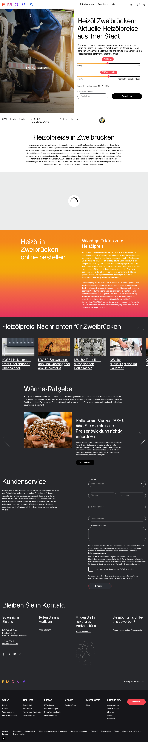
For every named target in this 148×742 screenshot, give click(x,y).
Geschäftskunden (107, 4)
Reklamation (106, 731)
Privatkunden (87, 4)
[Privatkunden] (17, 4)
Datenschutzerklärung (97, 553)
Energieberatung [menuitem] (50, 715)
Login (130, 4)
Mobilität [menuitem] (28, 700)
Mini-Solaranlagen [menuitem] (51, 709)
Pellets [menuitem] (5, 709)
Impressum (17, 731)
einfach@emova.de (10, 644)
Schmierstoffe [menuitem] (29, 715)
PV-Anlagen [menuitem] (49, 705)
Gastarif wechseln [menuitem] (9, 715)
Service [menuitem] (69, 700)
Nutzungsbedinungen (79, 731)
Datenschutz (30, 731)
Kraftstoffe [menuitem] (27, 709)
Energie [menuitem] (48, 700)
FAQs (116, 731)
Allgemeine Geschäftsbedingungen (53, 731)
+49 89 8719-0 (8, 641)
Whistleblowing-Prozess (131, 731)
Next (142, 329)
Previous (137, 329)
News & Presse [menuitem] (113, 709)
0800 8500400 (45, 630)
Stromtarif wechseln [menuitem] (52, 712)
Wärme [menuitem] (5, 700)
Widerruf (136, 702)
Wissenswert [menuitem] (93, 700)
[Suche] (138, 5)
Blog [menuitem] (88, 705)
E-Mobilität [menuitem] (27, 705)
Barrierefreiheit (19, 734)
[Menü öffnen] (144, 4)
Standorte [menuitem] (111, 719)
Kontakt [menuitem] (110, 715)
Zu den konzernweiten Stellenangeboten (129, 630)
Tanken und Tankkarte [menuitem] (32, 712)
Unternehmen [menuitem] (114, 700)
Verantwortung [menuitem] (113, 705)
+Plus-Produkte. (103, 86)
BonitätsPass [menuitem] (70, 705)
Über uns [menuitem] (110, 712)
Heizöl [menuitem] (4, 705)
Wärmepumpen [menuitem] (8, 712)
